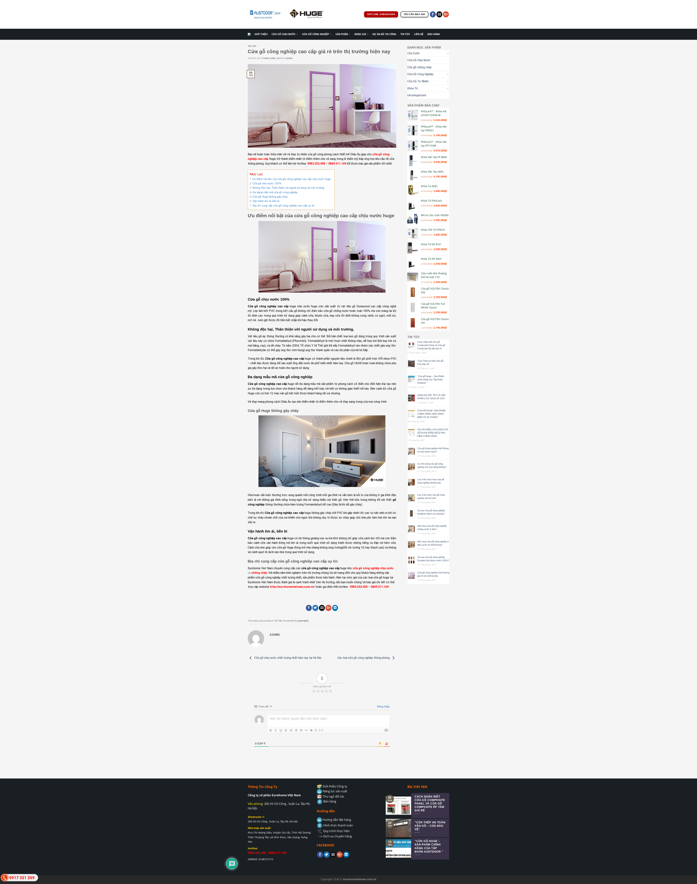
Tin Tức (405, 34)
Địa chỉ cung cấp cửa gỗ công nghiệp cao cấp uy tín (283, 205)
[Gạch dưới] (280, 730)
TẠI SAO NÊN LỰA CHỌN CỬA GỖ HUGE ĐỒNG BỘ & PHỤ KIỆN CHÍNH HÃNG (432, 432)
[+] (321, 730)
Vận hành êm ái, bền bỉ (266, 201)
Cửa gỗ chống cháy (419, 67)
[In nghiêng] (275, 730)
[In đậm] (270, 730)
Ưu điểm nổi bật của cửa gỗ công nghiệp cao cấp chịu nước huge (291, 179)
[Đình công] (285, 730)
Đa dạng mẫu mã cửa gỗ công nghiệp (274, 192)
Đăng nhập (383, 706)
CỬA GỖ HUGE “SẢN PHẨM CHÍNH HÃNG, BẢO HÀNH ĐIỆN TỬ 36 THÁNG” (431, 413)
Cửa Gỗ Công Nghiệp (315, 34)
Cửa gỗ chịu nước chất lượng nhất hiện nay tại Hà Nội (287, 658)
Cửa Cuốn (413, 53)
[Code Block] (306, 730)
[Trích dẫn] (301, 730)
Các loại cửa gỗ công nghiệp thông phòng (363, 658)
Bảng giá (360, 34)
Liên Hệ (418, 34)
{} (316, 730)
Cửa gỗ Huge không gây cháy (270, 196)
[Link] (311, 730)
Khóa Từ (412, 88)
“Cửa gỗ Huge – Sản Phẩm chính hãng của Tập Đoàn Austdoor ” (430, 379)
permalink (303, 620)
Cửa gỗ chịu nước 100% (266, 183)
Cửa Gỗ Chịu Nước (283, 34)
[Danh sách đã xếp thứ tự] (291, 730)
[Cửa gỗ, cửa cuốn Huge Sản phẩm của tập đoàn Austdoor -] (265, 14)
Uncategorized (416, 95)
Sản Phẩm (341, 34)
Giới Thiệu (261, 34)
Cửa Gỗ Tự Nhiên (418, 81)
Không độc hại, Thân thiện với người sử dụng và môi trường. (288, 187)
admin (288, 58)
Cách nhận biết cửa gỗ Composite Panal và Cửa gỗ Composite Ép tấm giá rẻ (431, 345)
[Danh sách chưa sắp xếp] (296, 730)
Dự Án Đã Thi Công (384, 34)
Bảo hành (433, 34)
